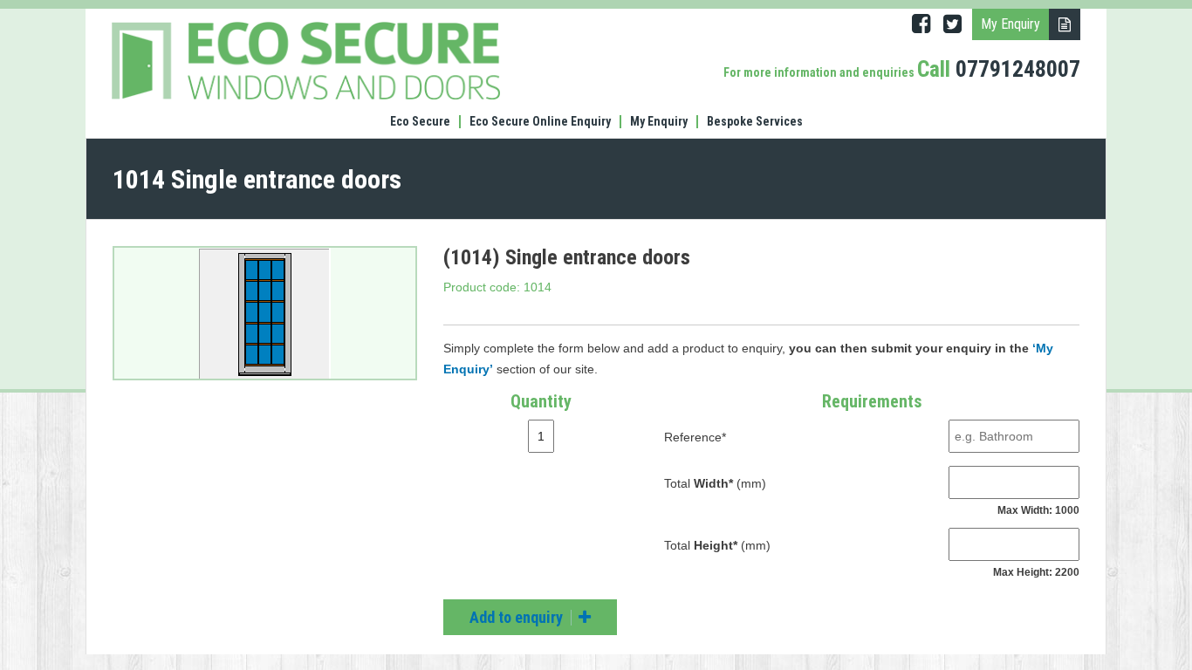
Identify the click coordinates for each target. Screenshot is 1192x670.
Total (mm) (715, 483)
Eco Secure (420, 121)
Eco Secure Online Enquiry (540, 121)
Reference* (695, 437)
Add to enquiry (517, 617)
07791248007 (1018, 69)
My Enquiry (659, 121)
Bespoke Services (755, 121)
